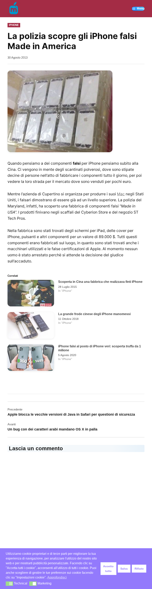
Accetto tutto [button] (108, 569)
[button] (9, 583)
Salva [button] (124, 568)
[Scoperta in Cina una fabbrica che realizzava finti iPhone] (31, 294)
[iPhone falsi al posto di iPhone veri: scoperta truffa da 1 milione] (31, 358)
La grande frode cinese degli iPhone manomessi (94, 314)
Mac (121, 194)
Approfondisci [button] (57, 577)
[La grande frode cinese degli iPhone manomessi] (31, 326)
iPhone (14, 25)
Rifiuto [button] (139, 568)
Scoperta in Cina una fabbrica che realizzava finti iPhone (100, 281)
